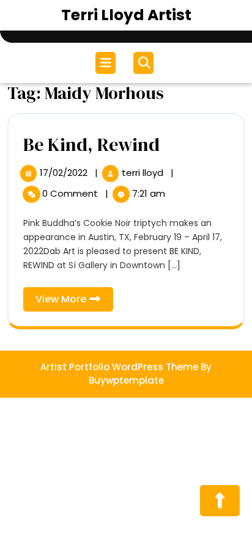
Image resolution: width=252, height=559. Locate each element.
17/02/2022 (65, 172)
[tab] (107, 63)
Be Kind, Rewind (91, 144)
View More (74, 301)
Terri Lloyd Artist (126, 15)
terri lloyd (144, 172)
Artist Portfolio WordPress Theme (119, 366)
